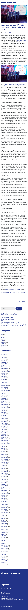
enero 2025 (3, 384)
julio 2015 (3, 553)
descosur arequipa (17, 32)
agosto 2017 (4, 514)
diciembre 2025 (4, 367)
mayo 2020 (3, 468)
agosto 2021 (4, 445)
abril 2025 (3, 379)
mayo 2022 (3, 431)
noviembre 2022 (4, 421)
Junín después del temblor (7, 317)
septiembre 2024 (5, 390)
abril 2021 (3, 451)
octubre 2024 (4, 388)
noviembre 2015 (4, 546)
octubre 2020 (4, 460)
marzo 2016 (3, 540)
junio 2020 (3, 467)
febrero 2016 (4, 542)
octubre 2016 (4, 529)
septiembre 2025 (5, 371)
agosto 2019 (4, 476)
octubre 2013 (4, 564)
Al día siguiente (4, 300)
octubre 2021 (4, 442)
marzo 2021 (3, 453)
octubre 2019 (4, 473)
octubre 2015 (4, 548)
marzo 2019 (3, 484)
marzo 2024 (3, 398)
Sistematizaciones (5, 347)
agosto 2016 (4, 532)
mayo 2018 (3, 500)
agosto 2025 (4, 373)
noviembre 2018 (4, 490)
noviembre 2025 (4, 368)
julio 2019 (3, 478)
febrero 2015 (4, 561)
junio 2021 (3, 448)
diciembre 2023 (4, 403)
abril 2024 (3, 396)
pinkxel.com (9, 606)
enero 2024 (3, 401)
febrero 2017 (4, 523)
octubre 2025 (4, 370)
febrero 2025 (4, 382)
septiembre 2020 (5, 462)
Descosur (6, 605)
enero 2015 (3, 562)
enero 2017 (3, 525)
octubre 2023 (4, 406)
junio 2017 (3, 517)
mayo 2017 (3, 518)
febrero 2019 (4, 485)
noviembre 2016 (4, 528)
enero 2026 (3, 365)
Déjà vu (3, 320)
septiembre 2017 (5, 512)
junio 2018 (3, 498)
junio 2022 (3, 429)
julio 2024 (3, 392)
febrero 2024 (4, 399)
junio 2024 (3, 393)
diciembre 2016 (4, 526)
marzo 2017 (3, 521)
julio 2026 (3, 356)
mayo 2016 (3, 537)
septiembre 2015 (5, 550)
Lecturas (3, 339)
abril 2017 (3, 520)
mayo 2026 (3, 359)
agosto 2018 (4, 495)
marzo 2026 (3, 362)
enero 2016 (3, 543)
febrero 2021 (4, 454)
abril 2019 (3, 482)
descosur (20, 291)
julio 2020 (3, 465)
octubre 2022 (4, 423)
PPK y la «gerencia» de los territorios (19, 300)
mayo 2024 (3, 395)
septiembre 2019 (5, 474)
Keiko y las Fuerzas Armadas (7, 319)
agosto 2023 (4, 409)
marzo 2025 (3, 381)
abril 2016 (3, 539)
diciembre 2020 (4, 457)
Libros (2, 340)
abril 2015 (3, 557)
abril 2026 (3, 360)
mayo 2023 (3, 413)
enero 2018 (3, 506)
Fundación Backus (8, 84)
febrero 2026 (4, 363)
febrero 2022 (4, 435)
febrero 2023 (4, 418)
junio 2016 (3, 535)
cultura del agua (12, 291)
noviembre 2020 (4, 459)
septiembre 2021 (5, 443)
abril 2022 (3, 432)
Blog (6, 289)
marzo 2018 (3, 503)
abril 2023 (3, 415)
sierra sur (23, 292)
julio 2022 (3, 428)
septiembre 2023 (5, 407)
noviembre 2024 (4, 387)
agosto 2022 (4, 426)
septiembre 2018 (5, 493)
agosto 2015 (4, 551)
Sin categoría (18, 289)
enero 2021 (3, 456)
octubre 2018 (4, 492)
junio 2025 (3, 376)
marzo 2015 (3, 559)
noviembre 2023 (4, 404)
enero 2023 (3, 420)
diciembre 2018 (4, 489)
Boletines (3, 336)
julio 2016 (3, 534)
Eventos (9, 289)
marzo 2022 (3, 434)
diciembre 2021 (4, 439)
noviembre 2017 (4, 509)
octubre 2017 (4, 510)
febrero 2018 (4, 504)
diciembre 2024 (4, 385)
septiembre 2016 (5, 531)
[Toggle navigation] (25, 2)
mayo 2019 (3, 481)
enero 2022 (3, 437)
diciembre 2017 (4, 507)
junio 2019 (3, 479)
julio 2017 (3, 515)
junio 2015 (3, 554)
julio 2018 (3, 496)
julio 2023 (3, 410)
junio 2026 (3, 357)
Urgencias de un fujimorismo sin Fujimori (10, 322)
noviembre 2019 (4, 471)
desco (17, 291)
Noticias (13, 289)
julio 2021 (3, 446)
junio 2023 (3, 412)
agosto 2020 (4, 464)
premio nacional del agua (15, 292)
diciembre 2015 (4, 545)
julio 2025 (3, 374)
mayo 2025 (3, 378)
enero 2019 (3, 487)
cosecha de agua (4, 291)
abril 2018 (3, 501)
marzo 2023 (3, 417)
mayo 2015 (3, 556)
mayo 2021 (3, 449)
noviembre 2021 (4, 440)
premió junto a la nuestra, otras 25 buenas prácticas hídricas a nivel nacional (13, 85)
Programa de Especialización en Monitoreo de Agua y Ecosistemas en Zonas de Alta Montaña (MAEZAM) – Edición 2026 (13, 325)
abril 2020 (3, 470)
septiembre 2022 (5, 424)
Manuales (3, 342)
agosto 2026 (4, 354)
